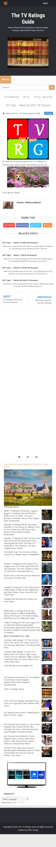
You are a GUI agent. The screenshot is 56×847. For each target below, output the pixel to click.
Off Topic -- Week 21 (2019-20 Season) (20, 267)
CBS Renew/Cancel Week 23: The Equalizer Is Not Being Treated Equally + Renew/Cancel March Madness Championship (22, 681)
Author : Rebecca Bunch (29, 202)
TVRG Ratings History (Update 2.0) (18, 665)
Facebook (22, 225)
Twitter (36, 225)
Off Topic (48, 113)
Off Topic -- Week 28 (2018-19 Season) (20, 280)
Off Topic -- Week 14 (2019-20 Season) (20, 242)
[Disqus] (28, 346)
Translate (21, 802)
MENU (45, 3)
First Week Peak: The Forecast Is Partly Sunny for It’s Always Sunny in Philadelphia (21, 553)
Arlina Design (32, 830)
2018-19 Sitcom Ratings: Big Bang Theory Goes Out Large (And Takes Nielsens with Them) (21, 703)
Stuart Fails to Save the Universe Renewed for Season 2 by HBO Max (22, 576)
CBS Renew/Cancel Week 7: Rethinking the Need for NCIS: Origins (22, 713)
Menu (6, 79)
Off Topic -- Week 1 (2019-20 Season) (19, 255)
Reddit (10, 225)
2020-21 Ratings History (14, 689)
